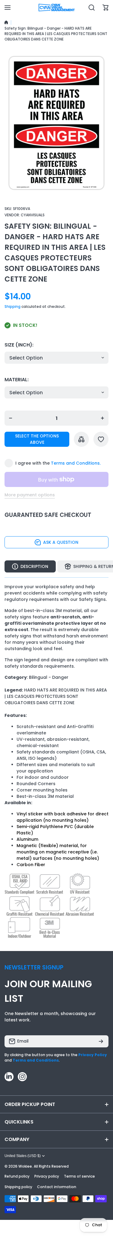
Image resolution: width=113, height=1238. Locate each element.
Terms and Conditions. (76, 463)
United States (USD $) (23, 1156)
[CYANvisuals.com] (56, 7)
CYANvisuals (33, 215)
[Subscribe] (100, 1041)
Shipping (12, 306)
